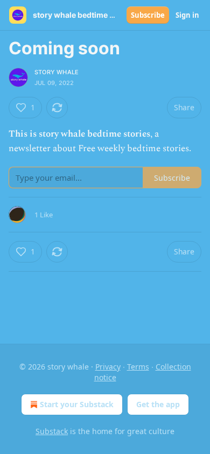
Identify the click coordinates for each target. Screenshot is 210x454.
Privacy (108, 366)
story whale (56, 72)
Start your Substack (77, 404)
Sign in (187, 15)
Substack (52, 431)
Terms (138, 366)
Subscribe (148, 15)
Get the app (158, 404)
